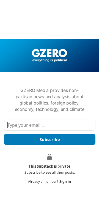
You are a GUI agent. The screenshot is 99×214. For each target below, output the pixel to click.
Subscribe (49, 139)
